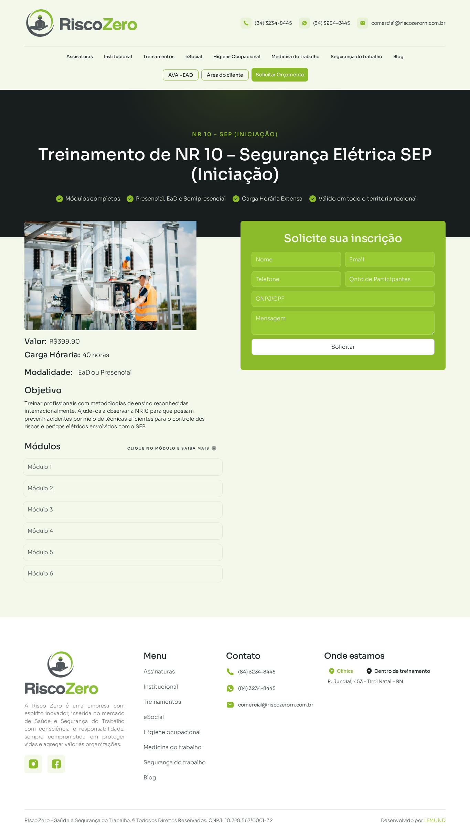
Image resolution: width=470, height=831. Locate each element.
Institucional (118, 57)
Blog (398, 57)
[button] (122, 467)
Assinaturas (79, 57)
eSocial (193, 57)
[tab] (343, 671)
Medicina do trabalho (295, 57)
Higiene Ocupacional (236, 57)
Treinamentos (158, 57)
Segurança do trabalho (356, 57)
